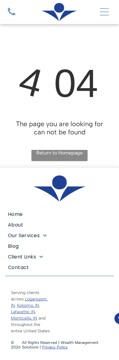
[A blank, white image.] (11, 15)
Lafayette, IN (23, 311)
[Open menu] (104, 11)
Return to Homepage (59, 153)
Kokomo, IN (28, 305)
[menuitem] (59, 214)
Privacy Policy (55, 347)
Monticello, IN (24, 318)
